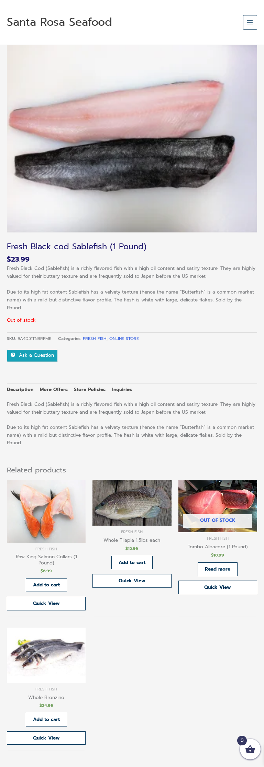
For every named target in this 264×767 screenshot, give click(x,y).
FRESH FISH (95, 338)
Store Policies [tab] (90, 389)
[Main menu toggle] (250, 22)
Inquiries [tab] (122, 389)
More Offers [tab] (54, 389)
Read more (217, 569)
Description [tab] (20, 389)
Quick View (46, 603)
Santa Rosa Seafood (59, 22)
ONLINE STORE (124, 338)
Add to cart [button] (46, 584)
